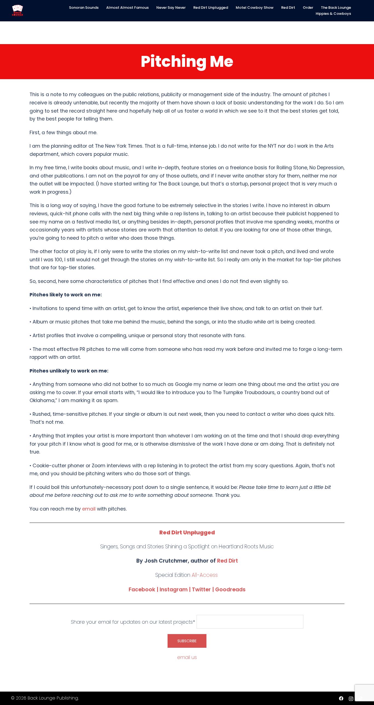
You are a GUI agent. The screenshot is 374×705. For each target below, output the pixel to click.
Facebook (142, 589)
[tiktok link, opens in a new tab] (361, 698)
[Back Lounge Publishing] (17, 10)
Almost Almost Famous (127, 7)
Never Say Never (171, 7)
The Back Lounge (336, 7)
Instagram (174, 589)
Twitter (201, 589)
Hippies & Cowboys (333, 13)
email (89, 509)
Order (308, 7)
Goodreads (230, 589)
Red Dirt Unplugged (210, 7)
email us (187, 657)
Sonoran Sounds (84, 7)
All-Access (205, 575)
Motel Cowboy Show (255, 7)
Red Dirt (288, 7)
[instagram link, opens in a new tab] (351, 698)
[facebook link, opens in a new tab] (341, 698)
